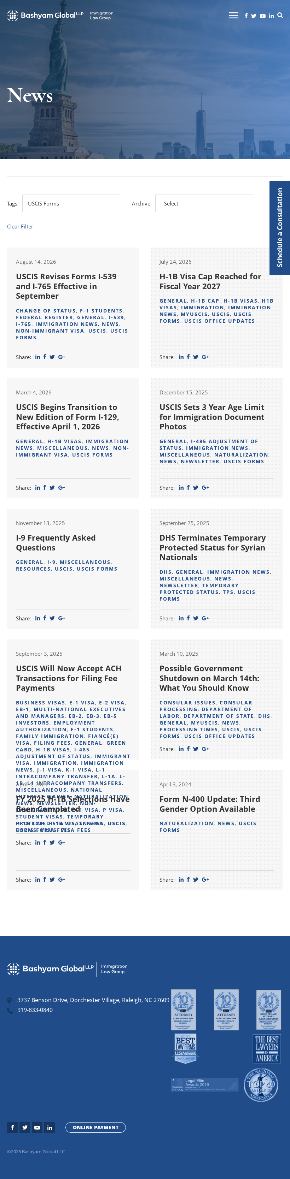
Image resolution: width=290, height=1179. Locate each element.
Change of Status (46, 310)
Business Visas (40, 702)
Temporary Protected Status (199, 588)
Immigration (202, 307)
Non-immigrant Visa (50, 330)
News (110, 324)
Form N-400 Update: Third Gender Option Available (210, 803)
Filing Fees (52, 742)
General (91, 317)
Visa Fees (56, 830)
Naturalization (241, 454)
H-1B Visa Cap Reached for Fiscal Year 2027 (210, 281)
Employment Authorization (55, 726)
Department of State (219, 716)
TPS (228, 592)
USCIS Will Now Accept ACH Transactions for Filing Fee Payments (69, 678)
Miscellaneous (62, 448)
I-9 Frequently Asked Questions (56, 542)
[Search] (280, 15)
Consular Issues (188, 702)
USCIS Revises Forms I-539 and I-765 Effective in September (66, 286)
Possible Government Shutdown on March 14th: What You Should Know (209, 678)
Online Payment (95, 1127)
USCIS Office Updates (219, 320)
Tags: (13, 203)
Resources (33, 568)
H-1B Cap (205, 300)
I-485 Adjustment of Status (53, 753)
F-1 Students (101, 310)
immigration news (66, 324)
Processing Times (189, 729)
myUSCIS (194, 314)
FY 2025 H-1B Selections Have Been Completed (73, 803)
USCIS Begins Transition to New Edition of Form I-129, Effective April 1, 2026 (67, 416)
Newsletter (200, 461)
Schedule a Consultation (279, 228)
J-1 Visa (49, 769)
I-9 (51, 562)
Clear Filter (20, 226)
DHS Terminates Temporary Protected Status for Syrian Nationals (213, 547)
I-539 (116, 317)
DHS (166, 571)
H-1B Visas (241, 300)
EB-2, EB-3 (84, 716)
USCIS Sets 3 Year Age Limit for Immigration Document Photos (212, 416)
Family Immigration (50, 736)
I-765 (23, 324)
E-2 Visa (112, 702)
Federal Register (44, 317)
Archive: (142, 203)
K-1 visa (79, 769)
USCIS (97, 330)
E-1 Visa (82, 702)
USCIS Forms (92, 454)
